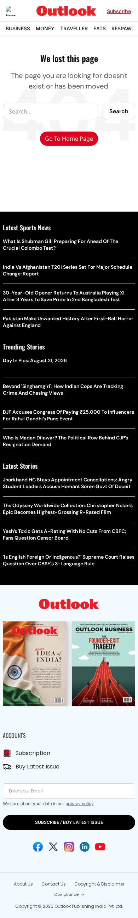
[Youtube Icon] (100, 846)
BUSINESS (18, 28)
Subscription (33, 753)
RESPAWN (123, 28)
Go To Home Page (69, 138)
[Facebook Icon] (38, 846)
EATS (99, 28)
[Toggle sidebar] (16, 11)
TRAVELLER (74, 28)
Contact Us (53, 884)
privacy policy (79, 803)
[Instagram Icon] (69, 846)
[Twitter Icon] (53, 846)
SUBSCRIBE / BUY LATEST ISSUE (69, 822)
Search (118, 111)
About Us (23, 884)
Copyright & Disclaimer (99, 884)
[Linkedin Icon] (84, 846)
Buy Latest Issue (37, 766)
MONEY (45, 28)
